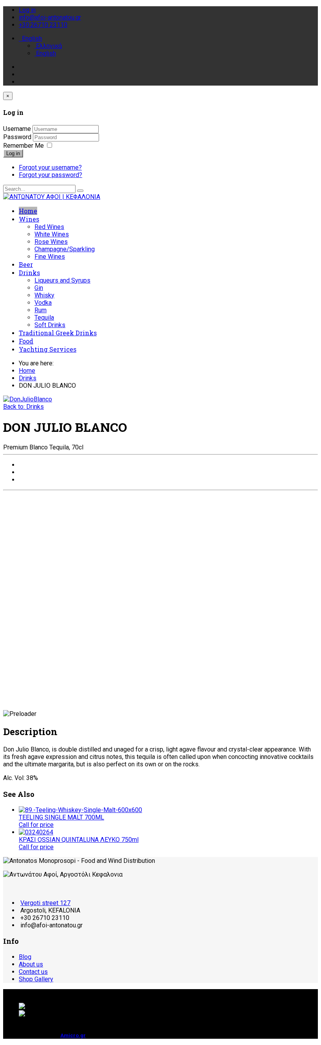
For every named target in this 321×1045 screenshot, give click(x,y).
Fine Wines (49, 256)
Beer (26, 264)
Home (28, 211)
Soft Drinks (49, 325)
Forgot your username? (50, 167)
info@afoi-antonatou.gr (50, 17)
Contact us (33, 971)
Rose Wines (51, 241)
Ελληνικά (48, 46)
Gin (38, 288)
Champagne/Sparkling (64, 249)
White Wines (51, 234)
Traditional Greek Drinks (58, 333)
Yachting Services (47, 349)
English (31, 38)
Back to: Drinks (23, 406)
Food (26, 341)
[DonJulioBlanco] (27, 399)
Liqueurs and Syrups (62, 280)
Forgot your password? (50, 175)
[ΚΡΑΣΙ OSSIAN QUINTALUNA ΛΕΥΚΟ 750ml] (36, 832)
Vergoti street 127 (45, 903)
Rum (40, 310)
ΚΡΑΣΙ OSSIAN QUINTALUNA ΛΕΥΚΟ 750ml (79, 839)
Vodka (43, 302)
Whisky (44, 295)
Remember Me (23, 145)
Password (18, 137)
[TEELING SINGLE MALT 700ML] (80, 810)
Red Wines (49, 227)
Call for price (36, 824)
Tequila (44, 317)
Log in (13, 153)
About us (31, 964)
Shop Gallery (36, 979)
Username (17, 128)
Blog (25, 957)
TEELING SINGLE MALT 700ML (61, 817)
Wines (29, 219)
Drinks (29, 272)
